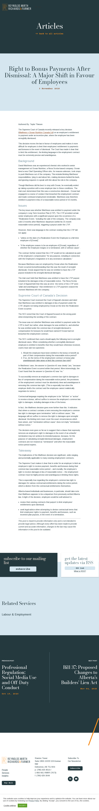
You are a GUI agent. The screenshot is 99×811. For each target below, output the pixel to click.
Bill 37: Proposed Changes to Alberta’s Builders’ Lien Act (79, 675)
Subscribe (75, 768)
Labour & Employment (16, 614)
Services (5, 773)
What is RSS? (80, 571)
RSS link (80, 568)
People (5, 770)
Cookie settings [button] (10, 806)
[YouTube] (76, 778)
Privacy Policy (33, 801)
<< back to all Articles (49, 34)
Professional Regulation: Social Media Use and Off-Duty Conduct (19, 677)
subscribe (23, 569)
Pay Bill (8, 783)
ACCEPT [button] (22, 805)
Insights (5, 776)
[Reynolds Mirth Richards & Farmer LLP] (16, 7)
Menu (39, 7)
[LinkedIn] (70, 778)
